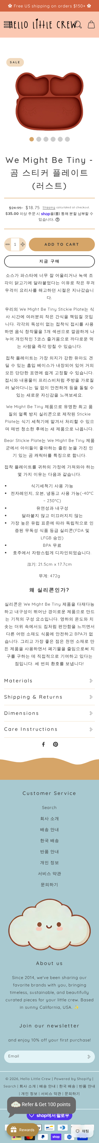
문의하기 (49, 884)
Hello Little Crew (35, 1078)
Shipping (49, 207)
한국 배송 (49, 840)
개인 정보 (49, 862)
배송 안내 (49, 829)
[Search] (78, 24)
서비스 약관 (49, 873)
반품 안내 (49, 851)
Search (49, 807)
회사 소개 (49, 818)
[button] (8, 24)
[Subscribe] (89, 1057)
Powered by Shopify (72, 1078)
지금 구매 (49, 261)
